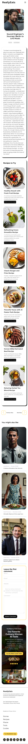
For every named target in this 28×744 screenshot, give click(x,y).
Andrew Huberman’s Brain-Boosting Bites (12, 560)
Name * (6, 573)
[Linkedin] (11, 739)
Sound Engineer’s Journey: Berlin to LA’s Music (15, 36)
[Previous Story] (3, 412)
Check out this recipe (10, 202)
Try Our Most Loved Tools (14, 653)
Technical (10, 42)
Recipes (6, 719)
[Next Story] (24, 412)
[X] (7, 739)
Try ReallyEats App (10, 734)
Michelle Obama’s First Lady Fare (13, 514)
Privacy (10, 711)
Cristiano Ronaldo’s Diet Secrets (13, 468)
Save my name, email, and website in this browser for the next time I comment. (14, 590)
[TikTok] (24, 739)
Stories (6, 716)
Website (6, 583)
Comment (7, 595)
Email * (6, 578)
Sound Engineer (16, 42)
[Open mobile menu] (25, 2)
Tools (5, 725)
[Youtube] (17, 739)
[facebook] (4, 739)
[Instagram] (14, 739)
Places (5, 722)
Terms (14, 711)
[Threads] (21, 739)
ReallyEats (8, 2)
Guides (6, 728)
